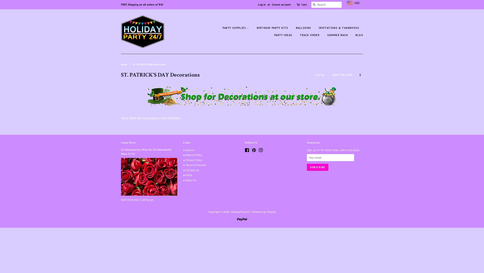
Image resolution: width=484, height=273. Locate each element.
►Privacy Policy (192, 160)
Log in (262, 4)
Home (124, 64)
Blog (359, 35)
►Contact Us (191, 170)
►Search (188, 150)
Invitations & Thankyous (339, 28)
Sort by (319, 75)
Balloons (303, 28)
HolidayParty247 (241, 212)
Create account (281, 4)
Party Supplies (235, 28)
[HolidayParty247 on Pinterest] (254, 151)
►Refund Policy (192, 155)
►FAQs (187, 175)
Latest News (128, 142)
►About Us (190, 180)
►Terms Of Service (194, 165)
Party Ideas (283, 35)
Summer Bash (337, 35)
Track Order (310, 35)
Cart (304, 4)
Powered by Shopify (264, 212)
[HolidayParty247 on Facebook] (247, 151)
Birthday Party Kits (272, 28)
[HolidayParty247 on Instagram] (261, 151)
